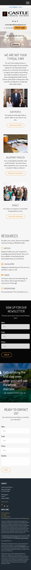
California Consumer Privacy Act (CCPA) (10, 536)
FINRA (21, 546)
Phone (3, 342)
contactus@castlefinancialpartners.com (15, 24)
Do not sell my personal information (22, 538)
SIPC (24, 546)
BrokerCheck (26, 518)
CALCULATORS (9, 264)
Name (3, 322)
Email (2, 332)
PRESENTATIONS (9, 288)
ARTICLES (7, 248)
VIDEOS (6, 275)
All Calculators (5, 516)
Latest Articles (5, 513)
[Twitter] (13, 21)
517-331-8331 (9, 28)
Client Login (20, 28)
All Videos (4, 515)
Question (3, 456)
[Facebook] (17, 21)
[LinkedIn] (15, 21)
